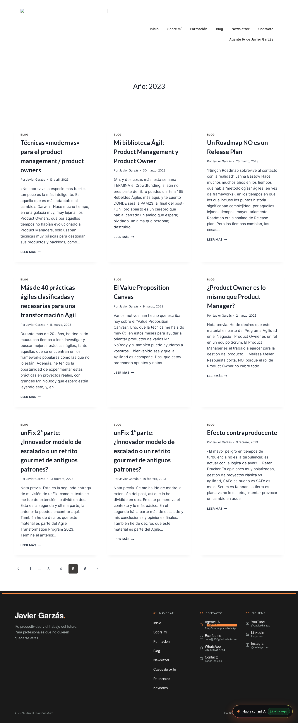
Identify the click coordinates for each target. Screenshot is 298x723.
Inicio (154, 29)
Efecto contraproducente (242, 432)
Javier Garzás (35, 179)
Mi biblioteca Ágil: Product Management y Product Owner (146, 152)
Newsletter (241, 29)
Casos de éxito (164, 669)
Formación (198, 29)
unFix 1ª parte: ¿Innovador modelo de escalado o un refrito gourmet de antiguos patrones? (144, 451)
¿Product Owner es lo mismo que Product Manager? (236, 296)
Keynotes (160, 687)
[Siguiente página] (97, 568)
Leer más (31, 252)
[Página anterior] (18, 568)
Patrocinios (161, 678)
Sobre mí (174, 29)
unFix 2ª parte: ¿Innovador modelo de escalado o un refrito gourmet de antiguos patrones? (51, 451)
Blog (219, 29)
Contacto (265, 29)
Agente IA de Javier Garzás (251, 39)
